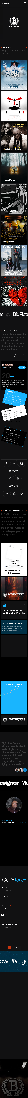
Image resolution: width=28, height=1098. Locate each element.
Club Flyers (8, 242)
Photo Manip (9, 180)
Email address (6, 897)
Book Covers (9, 303)
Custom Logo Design (12, 118)
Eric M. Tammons (8, 823)
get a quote (16, 948)
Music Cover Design (12, 149)
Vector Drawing (10, 211)
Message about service (9, 924)
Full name (5, 888)
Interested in (6, 906)
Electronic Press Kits (12, 273)
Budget (4, 915)
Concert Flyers (10, 87)
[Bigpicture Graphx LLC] (5, 3)
